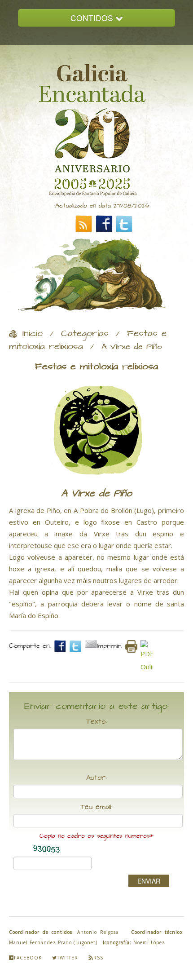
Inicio (32, 333)
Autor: (96, 778)
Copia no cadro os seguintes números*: (96, 836)
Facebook (28, 958)
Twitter (67, 958)
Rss (98, 958)
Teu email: (96, 807)
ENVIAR (148, 880)
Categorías (85, 333)
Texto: (96, 721)
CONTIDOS (92, 17)
